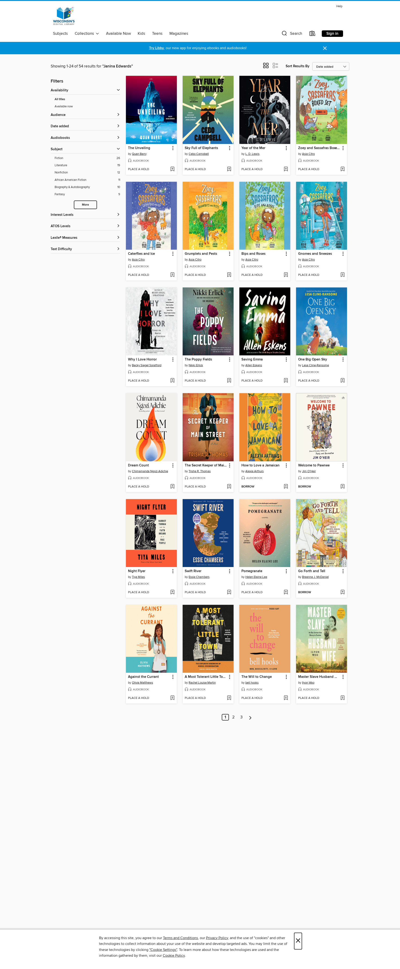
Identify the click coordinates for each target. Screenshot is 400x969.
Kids (141, 33)
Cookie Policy (174, 955)
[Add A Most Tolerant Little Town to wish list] (229, 698)
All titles (60, 99)
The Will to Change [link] (256, 677)
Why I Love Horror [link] (142, 359)
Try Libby (156, 48)
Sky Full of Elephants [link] (201, 148)
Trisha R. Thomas (200, 471)
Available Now (118, 33)
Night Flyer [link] (136, 571)
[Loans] (312, 34)
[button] (291, 34)
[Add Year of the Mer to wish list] (286, 169)
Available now (64, 106)
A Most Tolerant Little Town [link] (206, 677)
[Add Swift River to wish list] (229, 593)
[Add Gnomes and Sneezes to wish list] (342, 275)
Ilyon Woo (308, 683)
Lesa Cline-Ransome (315, 365)
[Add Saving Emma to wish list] (286, 381)
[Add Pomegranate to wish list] (286, 593)
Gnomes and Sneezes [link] (315, 254)
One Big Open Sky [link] (312, 359)
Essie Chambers (199, 577)
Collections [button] (85, 33)
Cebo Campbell (199, 154)
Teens (157, 33)
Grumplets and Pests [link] (201, 254)
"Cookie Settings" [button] (163, 949)
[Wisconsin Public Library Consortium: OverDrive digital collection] (64, 16)
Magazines (178, 33)
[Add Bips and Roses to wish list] (286, 275)
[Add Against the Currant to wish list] (172, 698)
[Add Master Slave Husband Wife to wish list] (342, 698)
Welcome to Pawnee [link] (314, 465)
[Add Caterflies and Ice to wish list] (172, 275)
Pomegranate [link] (251, 571)
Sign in (332, 33)
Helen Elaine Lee (256, 577)
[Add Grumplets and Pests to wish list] (229, 275)
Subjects (60, 33)
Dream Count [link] (138, 465)
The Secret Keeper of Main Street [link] (206, 465)
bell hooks (252, 683)
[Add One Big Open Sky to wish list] (342, 381)
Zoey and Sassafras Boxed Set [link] (319, 148)
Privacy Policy (217, 938)
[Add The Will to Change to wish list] (286, 698)
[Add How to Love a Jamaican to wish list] (286, 487)
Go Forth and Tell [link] (311, 571)
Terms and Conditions (180, 938)
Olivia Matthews (142, 683)
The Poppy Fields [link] (198, 359)
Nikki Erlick (196, 365)
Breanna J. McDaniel (315, 577)
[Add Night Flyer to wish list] (172, 593)
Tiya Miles (138, 577)
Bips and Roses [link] (253, 254)
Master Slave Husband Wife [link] (319, 677)
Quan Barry (139, 154)
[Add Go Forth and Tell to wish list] (342, 593)
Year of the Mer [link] (253, 148)
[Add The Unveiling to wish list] (172, 169)
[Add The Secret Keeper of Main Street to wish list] (229, 487)
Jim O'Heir (309, 471)
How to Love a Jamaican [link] (260, 465)
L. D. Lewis (252, 154)
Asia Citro (308, 154)
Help (339, 6)
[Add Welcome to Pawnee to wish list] (342, 487)
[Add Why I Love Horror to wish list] (172, 381)
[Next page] (250, 717)
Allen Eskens (253, 365)
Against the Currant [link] (143, 677)
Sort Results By (297, 66)
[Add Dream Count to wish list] (172, 487)
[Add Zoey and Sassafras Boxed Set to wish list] (342, 169)
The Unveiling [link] (139, 148)
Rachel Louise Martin (202, 683)
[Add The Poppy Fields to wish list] (229, 381)
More (85, 205)
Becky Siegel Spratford (146, 365)
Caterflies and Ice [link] (141, 254)
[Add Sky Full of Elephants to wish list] (229, 169)
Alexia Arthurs (254, 471)
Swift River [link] (193, 571)
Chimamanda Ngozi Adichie (150, 471)
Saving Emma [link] (252, 359)
